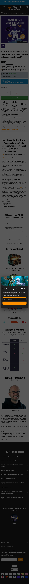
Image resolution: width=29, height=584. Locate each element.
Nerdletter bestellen (14, 303)
